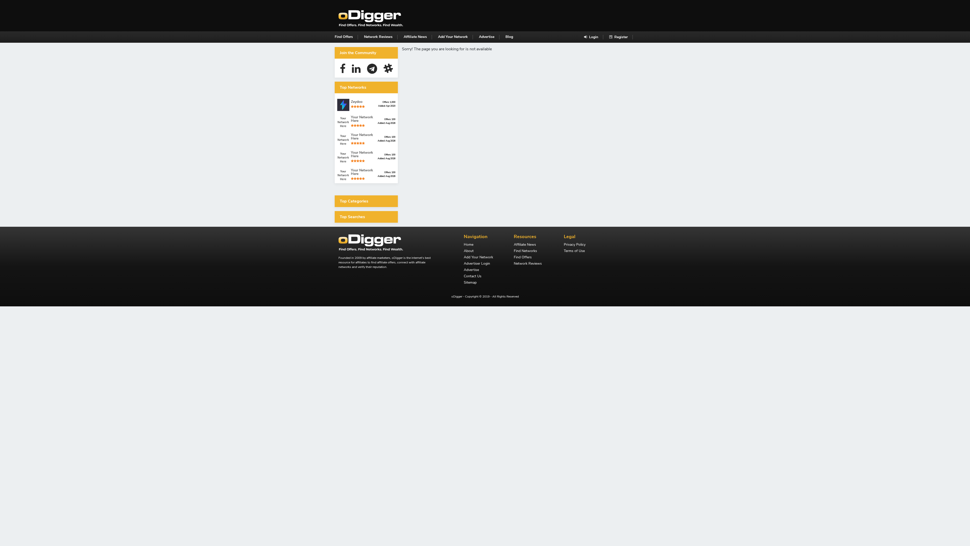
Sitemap (470, 283)
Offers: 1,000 (388, 102)
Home (468, 245)
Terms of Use (574, 251)
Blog (509, 36)
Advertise (486, 36)
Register (620, 37)
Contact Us (472, 277)
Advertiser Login (477, 264)
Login (593, 37)
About (469, 251)
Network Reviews (378, 36)
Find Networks (525, 251)
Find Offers (344, 36)
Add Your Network (453, 36)
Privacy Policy (575, 245)
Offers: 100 (389, 119)
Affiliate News (415, 36)
